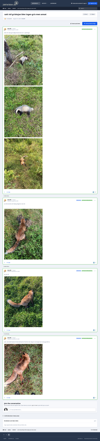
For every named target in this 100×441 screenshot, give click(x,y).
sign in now (34, 405)
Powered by (90, 438)
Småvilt (23, 18)
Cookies (17, 438)
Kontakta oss (11, 438)
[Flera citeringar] (4, 192)
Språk (5, 438)
